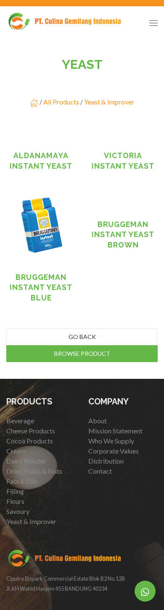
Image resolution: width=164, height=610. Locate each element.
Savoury (17, 511)
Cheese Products (30, 431)
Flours (15, 501)
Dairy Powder (26, 461)
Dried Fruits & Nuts (34, 471)
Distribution (106, 461)
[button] (153, 23)
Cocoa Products (29, 441)
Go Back (82, 336)
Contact (100, 471)
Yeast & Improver (109, 102)
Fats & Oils (22, 481)
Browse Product (82, 353)
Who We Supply (111, 441)
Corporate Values (113, 451)
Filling (15, 491)
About (97, 421)
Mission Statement (115, 431)
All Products (61, 102)
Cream (16, 451)
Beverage (20, 421)
